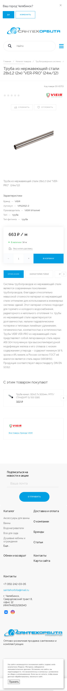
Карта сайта (42, 560)
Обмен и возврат (14, 555)
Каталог (8, 511)
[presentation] (64, 274)
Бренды (39, 532)
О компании (41, 521)
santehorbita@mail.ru (16, 590)
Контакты (40, 555)
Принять (14, 681)
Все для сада (10, 533)
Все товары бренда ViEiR (21, 433)
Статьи (38, 542)
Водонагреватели (13, 528)
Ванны (6, 523)
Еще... (6, 545)
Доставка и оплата (46, 511)
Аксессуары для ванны (16, 518)
